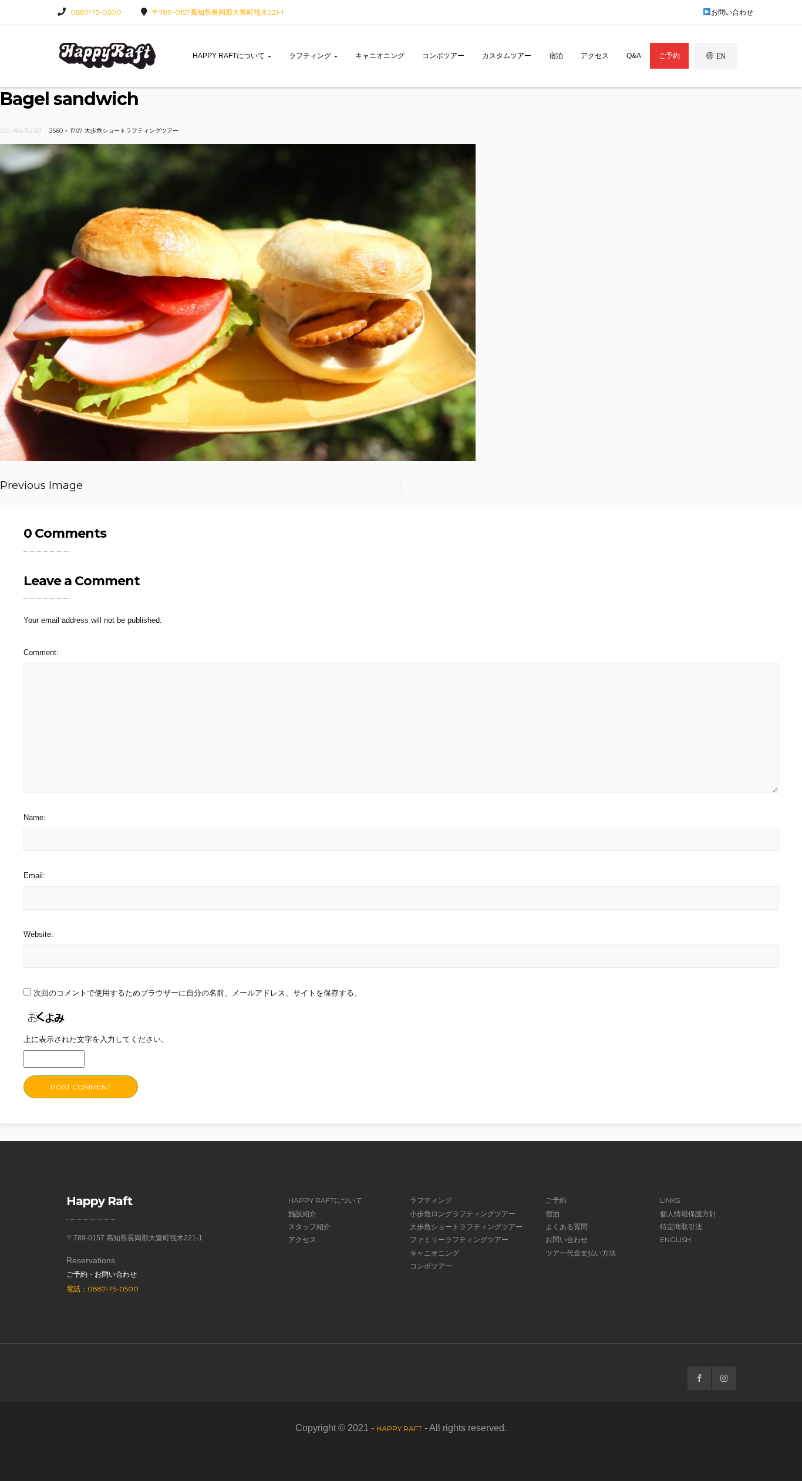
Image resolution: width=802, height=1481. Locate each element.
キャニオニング (380, 56)
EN (721, 56)
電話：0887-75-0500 (102, 1288)
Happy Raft (399, 1428)
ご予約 (669, 56)
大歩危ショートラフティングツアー (131, 130)
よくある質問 (566, 1226)
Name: (34, 817)
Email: (34, 875)
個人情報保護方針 (688, 1213)
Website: (38, 934)
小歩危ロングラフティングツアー (462, 1213)
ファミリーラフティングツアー (459, 1239)
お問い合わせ (732, 12)
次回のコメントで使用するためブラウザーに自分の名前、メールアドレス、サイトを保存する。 (197, 993)
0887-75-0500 (96, 12)
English (675, 1239)
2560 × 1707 (66, 130)
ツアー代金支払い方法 (580, 1253)
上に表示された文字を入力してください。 (96, 1039)
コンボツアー (443, 56)
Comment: (41, 652)
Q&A (633, 56)
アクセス (595, 56)
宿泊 (556, 56)
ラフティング (311, 56)
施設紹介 (302, 1213)
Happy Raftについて (230, 56)
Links (670, 1200)
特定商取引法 (681, 1226)
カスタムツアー (506, 56)
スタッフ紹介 (309, 1226)
